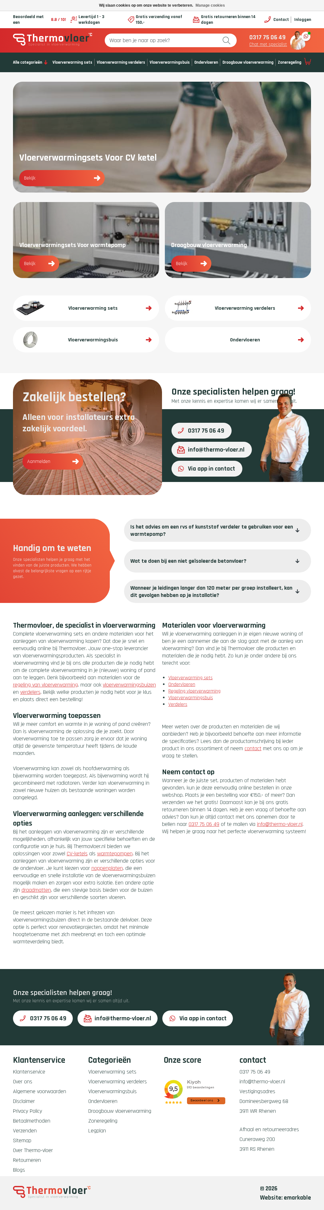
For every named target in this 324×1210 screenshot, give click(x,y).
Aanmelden (38, 461)
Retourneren (27, 1160)
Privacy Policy (27, 1111)
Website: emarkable (285, 1198)
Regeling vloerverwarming (194, 691)
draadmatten (36, 890)
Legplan (97, 1130)
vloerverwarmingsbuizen (129, 684)
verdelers (30, 692)
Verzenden (25, 1130)
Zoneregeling (289, 62)
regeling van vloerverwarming (45, 684)
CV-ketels (77, 853)
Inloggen (302, 19)
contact (253, 748)
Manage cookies (210, 5)
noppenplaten (107, 868)
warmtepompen (115, 853)
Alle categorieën (27, 62)
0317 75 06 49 (267, 37)
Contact (280, 19)
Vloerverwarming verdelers (121, 62)
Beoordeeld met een (39, 19)
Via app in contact (211, 469)
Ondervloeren (206, 62)
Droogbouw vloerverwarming (247, 62)
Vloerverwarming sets (72, 62)
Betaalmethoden (31, 1120)
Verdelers (177, 704)
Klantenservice (29, 1071)
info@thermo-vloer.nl (216, 450)
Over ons (22, 1081)
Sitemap (22, 1140)
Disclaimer (24, 1101)
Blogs (19, 1170)
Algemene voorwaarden (39, 1091)
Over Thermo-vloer (33, 1150)
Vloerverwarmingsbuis (170, 62)
